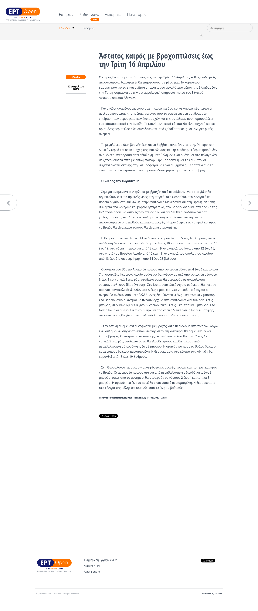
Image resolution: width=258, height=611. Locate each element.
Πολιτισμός (137, 15)
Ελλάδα (64, 28)
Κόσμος (88, 28)
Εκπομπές (113, 15)
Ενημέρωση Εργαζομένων (100, 560)
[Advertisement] (159, 475)
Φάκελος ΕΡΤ (92, 566)
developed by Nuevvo (212, 593)
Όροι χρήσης (92, 571)
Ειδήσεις (66, 15)
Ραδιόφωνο (89, 17)
